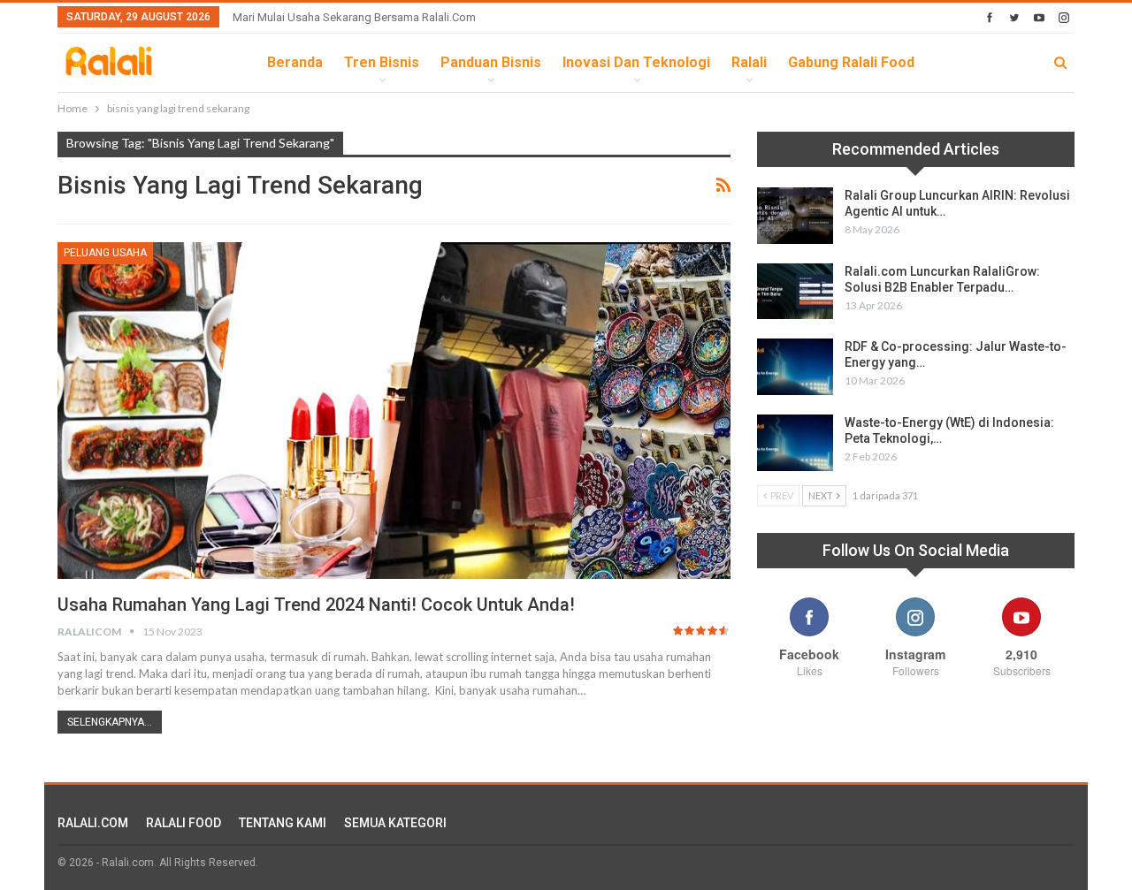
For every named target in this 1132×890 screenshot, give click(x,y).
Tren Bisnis (381, 62)
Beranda (295, 62)
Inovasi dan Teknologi (636, 62)
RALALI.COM (92, 823)
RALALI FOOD (183, 823)
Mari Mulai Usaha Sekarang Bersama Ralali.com (354, 17)
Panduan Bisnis (490, 62)
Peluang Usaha (105, 253)
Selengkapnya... (109, 722)
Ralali (749, 62)
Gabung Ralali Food (851, 62)
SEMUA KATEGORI (395, 823)
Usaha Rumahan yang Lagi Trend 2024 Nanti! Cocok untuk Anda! (316, 604)
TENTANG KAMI (282, 823)
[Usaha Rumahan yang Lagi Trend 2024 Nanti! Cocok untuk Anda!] (393, 410)
